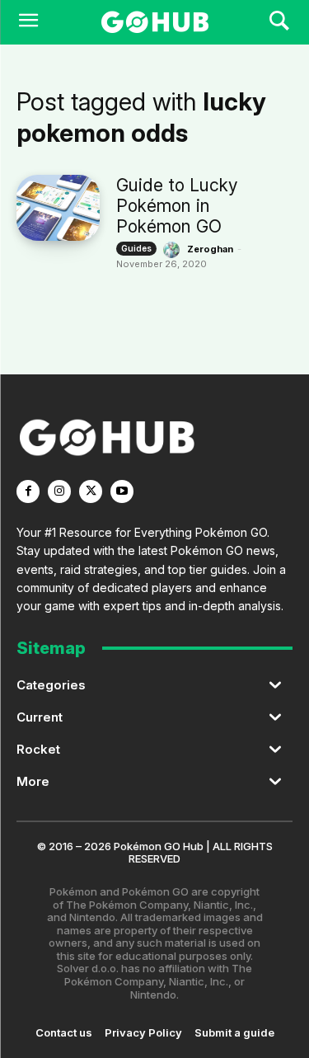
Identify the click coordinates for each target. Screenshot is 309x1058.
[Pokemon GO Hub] (154, 22)
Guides (136, 248)
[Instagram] (59, 491)
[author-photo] (174, 250)
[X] (90, 491)
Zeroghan (210, 249)
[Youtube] (121, 491)
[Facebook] (28, 491)
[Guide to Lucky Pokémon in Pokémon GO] (58, 208)
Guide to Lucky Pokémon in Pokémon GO (176, 206)
